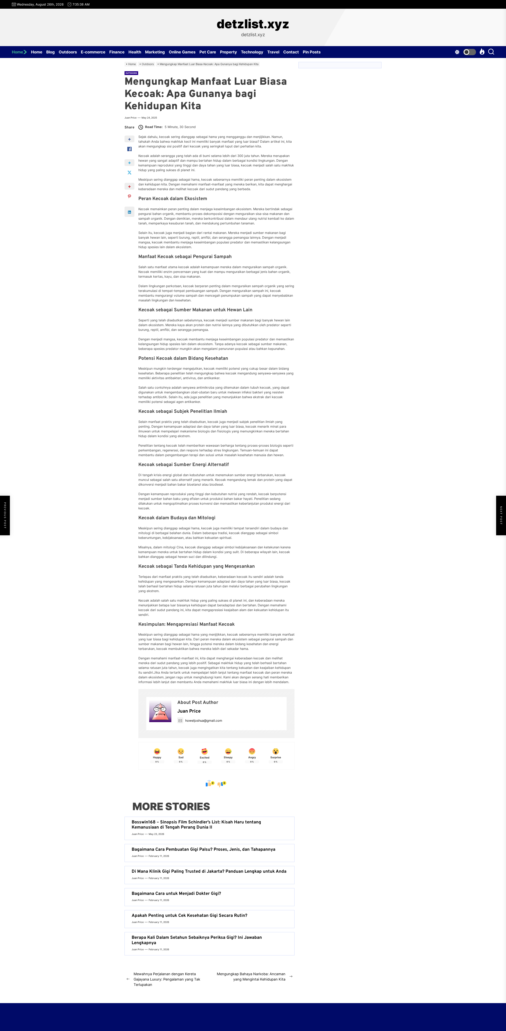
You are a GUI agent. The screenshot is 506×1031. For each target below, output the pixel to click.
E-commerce (93, 52)
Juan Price (131, 117)
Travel (273, 52)
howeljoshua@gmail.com (203, 720)
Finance (117, 52)
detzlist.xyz (253, 24)
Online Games (182, 52)
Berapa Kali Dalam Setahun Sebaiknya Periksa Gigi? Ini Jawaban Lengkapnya (197, 940)
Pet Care (207, 52)
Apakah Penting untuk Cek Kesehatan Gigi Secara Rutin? (189, 915)
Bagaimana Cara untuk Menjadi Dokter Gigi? (176, 893)
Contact (291, 52)
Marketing (155, 52)
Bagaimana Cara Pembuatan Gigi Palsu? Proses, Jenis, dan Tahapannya (203, 849)
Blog (50, 52)
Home (17, 52)
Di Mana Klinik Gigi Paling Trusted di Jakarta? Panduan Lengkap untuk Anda (209, 871)
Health (134, 52)
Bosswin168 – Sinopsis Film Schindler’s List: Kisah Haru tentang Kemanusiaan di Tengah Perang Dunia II (196, 825)
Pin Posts (312, 52)
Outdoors (68, 52)
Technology (252, 52)
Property (228, 52)
